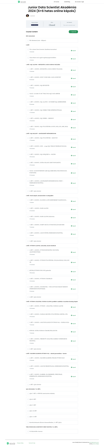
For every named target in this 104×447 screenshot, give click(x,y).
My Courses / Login (79, 1)
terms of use (32, 443)
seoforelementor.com (94, 442)
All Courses (56, 1)
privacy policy (20, 443)
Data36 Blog (67, 1)
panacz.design (96, 443)
